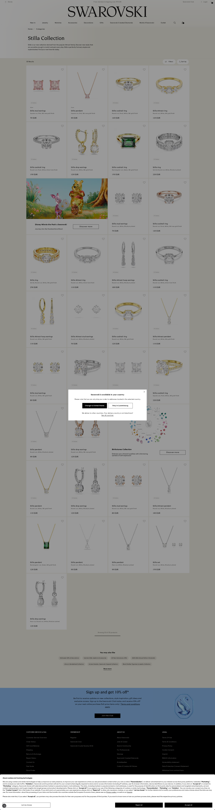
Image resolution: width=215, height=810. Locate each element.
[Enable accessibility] (4, 806)
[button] (144, 392)
